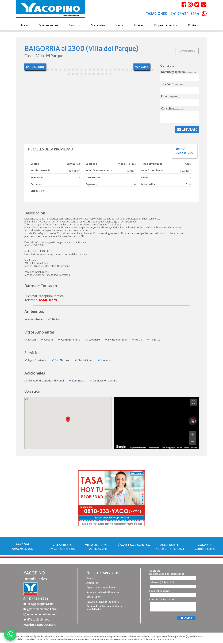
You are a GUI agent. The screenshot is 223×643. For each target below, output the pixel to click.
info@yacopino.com (39, 604)
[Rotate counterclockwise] (190, 421)
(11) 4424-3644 (37, 598)
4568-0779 (48, 300)
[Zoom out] (192, 441)
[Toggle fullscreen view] (193, 402)
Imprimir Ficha (187, 51)
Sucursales (98, 25)
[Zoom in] (192, 434)
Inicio (24, 25)
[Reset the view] (192, 421)
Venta (119, 25)
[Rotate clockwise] (195, 421)
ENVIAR (189, 129)
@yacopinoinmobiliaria (41, 609)
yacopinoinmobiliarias (40, 614)
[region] (156, 423)
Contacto (194, 25)
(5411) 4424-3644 (184, 14)
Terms (179, 448)
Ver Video (141, 67)
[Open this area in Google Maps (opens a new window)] (120, 447)
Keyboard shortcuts (138, 448)
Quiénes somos (48, 25)
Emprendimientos (166, 25)
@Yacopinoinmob (37, 619)
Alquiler (139, 25)
